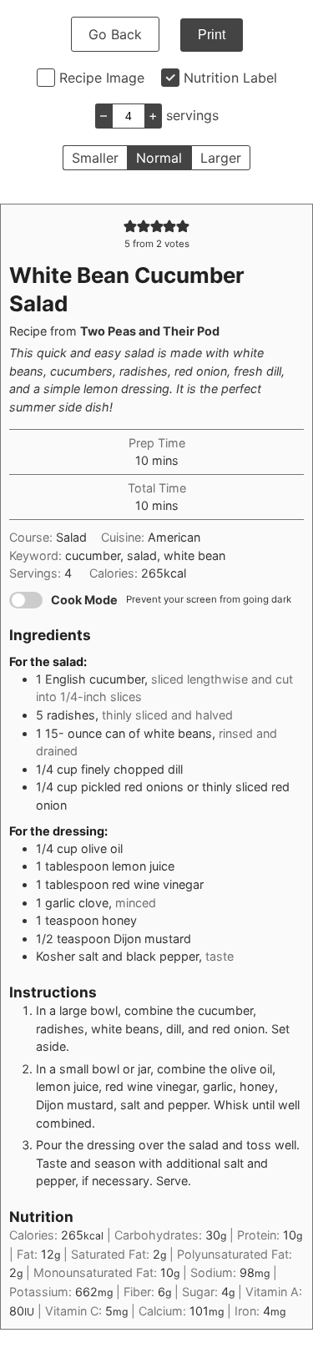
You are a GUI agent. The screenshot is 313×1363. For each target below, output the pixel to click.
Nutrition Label (230, 77)
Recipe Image (101, 77)
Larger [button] (220, 157)
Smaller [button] (95, 157)
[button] (130, 226)
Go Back (115, 34)
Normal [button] (159, 157)
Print (211, 35)
